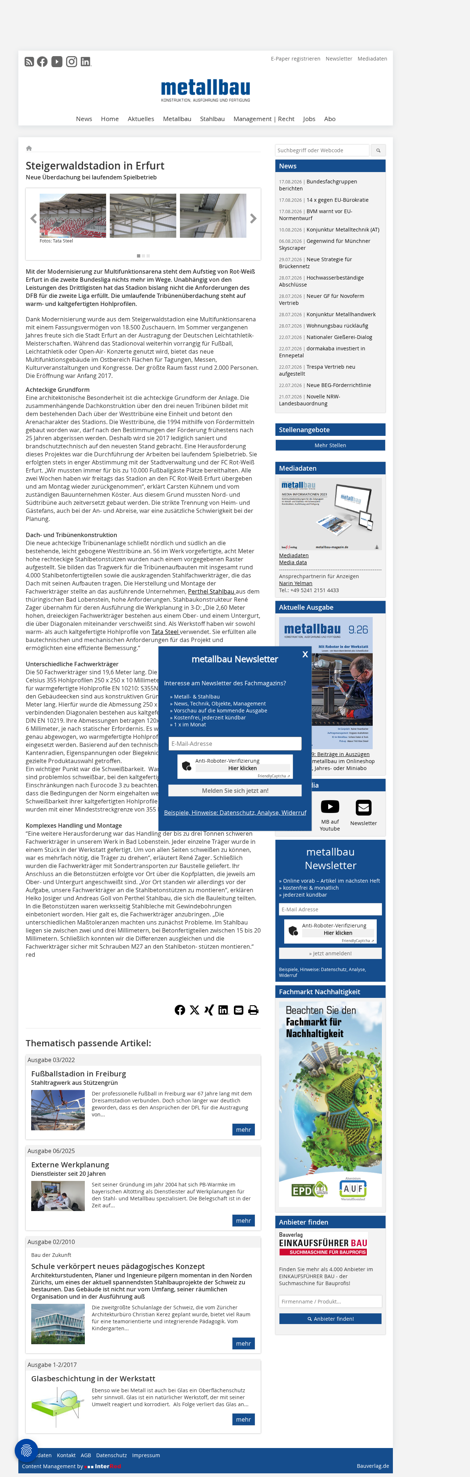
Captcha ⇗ (274, 775)
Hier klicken (242, 767)
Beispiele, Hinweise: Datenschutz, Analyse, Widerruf (235, 812)
